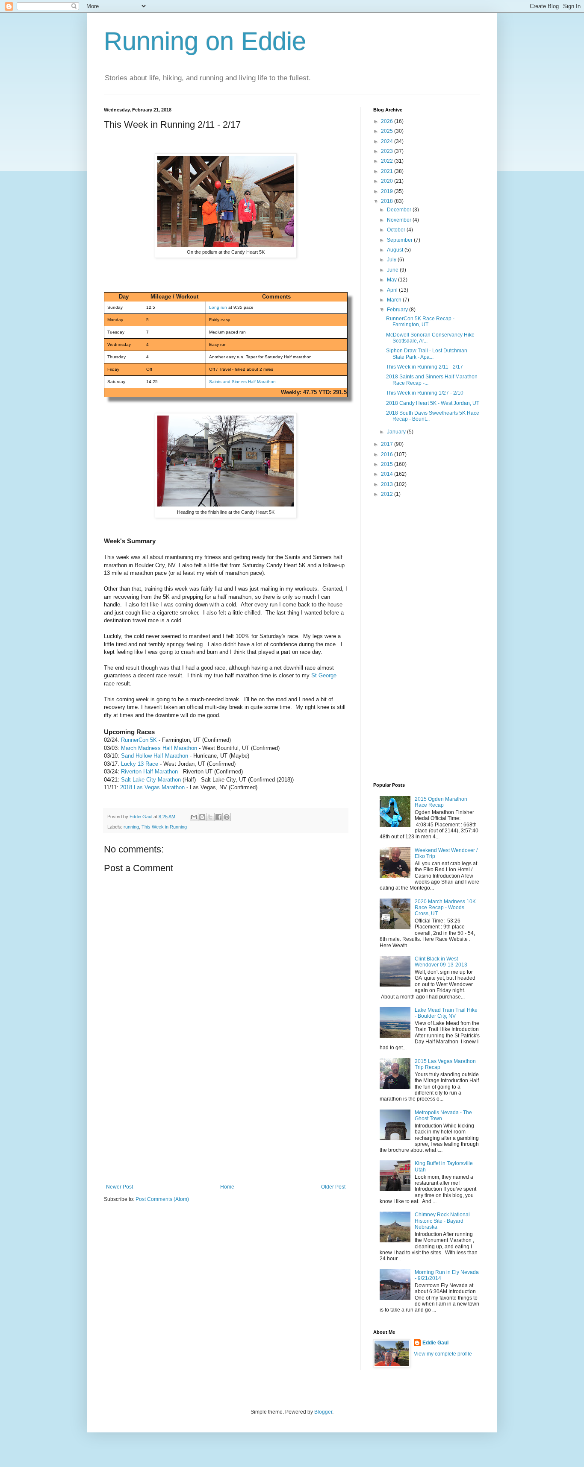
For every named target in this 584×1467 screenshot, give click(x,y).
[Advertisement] (226, 1119)
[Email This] (194, 817)
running (131, 826)
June (393, 270)
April (393, 290)
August (395, 250)
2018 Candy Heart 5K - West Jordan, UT (432, 403)
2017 (387, 444)
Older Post (333, 1187)
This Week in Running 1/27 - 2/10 (424, 393)
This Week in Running (164, 826)
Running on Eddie (205, 41)
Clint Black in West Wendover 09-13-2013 (441, 962)
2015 (387, 464)
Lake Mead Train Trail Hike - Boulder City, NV (446, 1013)
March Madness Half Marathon (159, 748)
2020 (387, 181)
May (392, 280)
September (400, 240)
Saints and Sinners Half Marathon (242, 381)
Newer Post (119, 1187)
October (397, 230)
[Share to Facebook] (218, 817)
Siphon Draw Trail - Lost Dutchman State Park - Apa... (426, 354)
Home (227, 1187)
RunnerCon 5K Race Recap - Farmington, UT (420, 322)
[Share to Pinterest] (226, 817)
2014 (387, 474)
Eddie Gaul (435, 1343)
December (400, 210)
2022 (387, 161)
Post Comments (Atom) (162, 1199)
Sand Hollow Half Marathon (154, 756)
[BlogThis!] (202, 817)
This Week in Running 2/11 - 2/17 (424, 367)
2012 (387, 494)
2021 (387, 171)
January (397, 432)
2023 (387, 151)
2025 (387, 131)
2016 (387, 454)
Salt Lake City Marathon (151, 779)
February (398, 310)
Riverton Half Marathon (149, 771)
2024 (387, 141)
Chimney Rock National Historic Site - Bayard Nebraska (442, 1221)
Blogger (323, 1412)
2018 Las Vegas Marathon (152, 787)
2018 (387, 201)
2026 (387, 121)
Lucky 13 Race (139, 764)
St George (323, 675)
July (392, 260)
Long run (218, 307)
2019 (387, 191)
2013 (387, 484)
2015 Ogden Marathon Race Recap (441, 802)
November (400, 220)
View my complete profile (443, 1354)
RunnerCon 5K (139, 740)
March (395, 300)
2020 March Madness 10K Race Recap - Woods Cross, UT (445, 908)
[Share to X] (210, 817)
